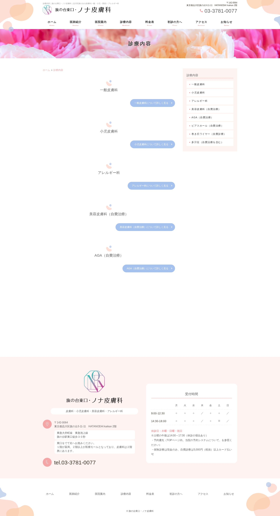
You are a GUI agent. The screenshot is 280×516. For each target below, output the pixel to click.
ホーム (52, 23)
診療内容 (126, 23)
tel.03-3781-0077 (75, 462)
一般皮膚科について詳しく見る (151, 103)
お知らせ (226, 23)
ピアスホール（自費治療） (208, 125)
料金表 (149, 23)
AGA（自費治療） (203, 117)
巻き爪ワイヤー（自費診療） (209, 134)
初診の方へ (175, 23)
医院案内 (101, 23)
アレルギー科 (200, 100)
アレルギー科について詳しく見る (150, 185)
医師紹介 (76, 23)
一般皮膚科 (198, 84)
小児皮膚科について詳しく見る (151, 144)
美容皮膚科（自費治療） (206, 109)
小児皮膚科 (198, 92)
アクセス (201, 23)
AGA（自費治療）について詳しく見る (147, 268)
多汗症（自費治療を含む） (208, 142)
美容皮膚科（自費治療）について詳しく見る (144, 227)
